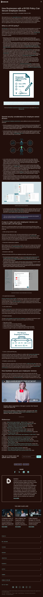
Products (4, 536)
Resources (4, 563)
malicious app (16, 166)
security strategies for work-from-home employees (15, 318)
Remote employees (20, 208)
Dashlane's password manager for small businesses (18, 107)
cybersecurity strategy (33, 354)
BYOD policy (5, 28)
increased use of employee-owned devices (12, 121)
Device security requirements (26, 49)
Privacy (13, 593)
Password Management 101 (22, 217)
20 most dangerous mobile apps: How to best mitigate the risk (21, 423)
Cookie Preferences (21, 593)
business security (18, 464)
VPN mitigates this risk (18, 133)
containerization (33, 235)
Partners (4, 552)
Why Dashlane (5, 541)
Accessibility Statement (9, 594)
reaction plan (9, 309)
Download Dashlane (6, 580)
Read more (16, 498)
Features (4, 547)
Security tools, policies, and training (16, 211)
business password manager (26, 63)
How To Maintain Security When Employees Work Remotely (19, 443)
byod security (25, 464)
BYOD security (37, 32)
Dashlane (25, 487)
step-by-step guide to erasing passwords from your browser (26, 259)
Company (3, 574)
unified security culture (31, 363)
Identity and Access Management (29, 55)
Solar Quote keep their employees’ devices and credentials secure (20, 411)
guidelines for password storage (34, 67)
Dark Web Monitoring (18, 377)
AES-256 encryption (17, 301)
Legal (16, 593)
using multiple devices (16, 17)
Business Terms (8, 593)
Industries (4, 558)
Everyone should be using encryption (9, 298)
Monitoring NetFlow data (17, 246)
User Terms (3, 593)
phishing (21, 172)
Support (3, 569)
